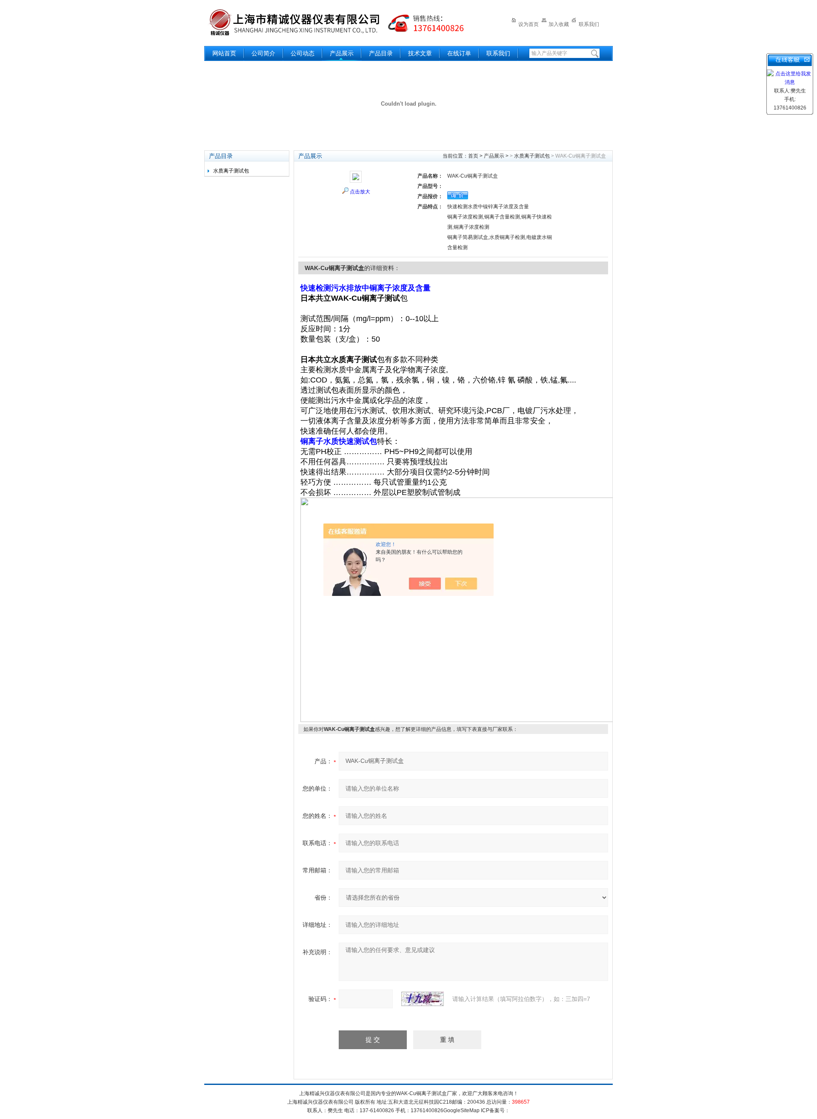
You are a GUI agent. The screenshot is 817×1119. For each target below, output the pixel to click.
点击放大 (360, 192)
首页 (473, 156)
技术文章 (420, 53)
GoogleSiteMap (461, 1110)
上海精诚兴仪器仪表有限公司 (342, 22)
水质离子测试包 (231, 171)
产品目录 (381, 53)
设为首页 (528, 24)
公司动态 (302, 53)
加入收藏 (558, 24)
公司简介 (263, 53)
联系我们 (589, 24)
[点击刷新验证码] (422, 999)
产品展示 (342, 53)
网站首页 (224, 53)
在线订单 (459, 53)
